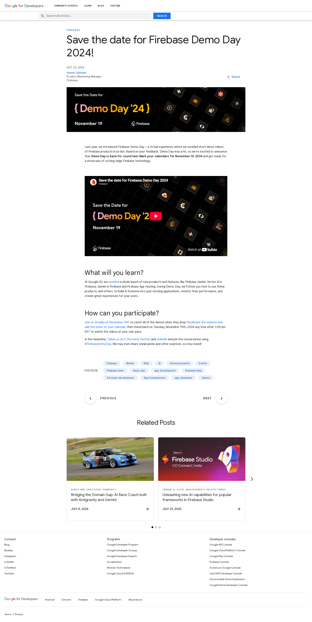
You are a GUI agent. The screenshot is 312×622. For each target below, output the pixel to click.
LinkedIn (162, 339)
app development (165, 370)
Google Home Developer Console (228, 585)
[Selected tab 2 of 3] (156, 527)
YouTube (115, 5)
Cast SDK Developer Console (225, 573)
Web (146, 363)
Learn (88, 5)
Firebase (73, 30)
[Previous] (90, 398)
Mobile (130, 363)
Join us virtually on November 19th (107, 322)
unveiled (114, 282)
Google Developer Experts (122, 556)
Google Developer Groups (122, 550)
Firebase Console (219, 562)
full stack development (120, 377)
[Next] (221, 398)
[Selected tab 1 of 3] (152, 527)
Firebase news (115, 370)
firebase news (193, 370)
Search (162, 16)
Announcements (179, 363)
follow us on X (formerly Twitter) (128, 339)
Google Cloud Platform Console (227, 550)
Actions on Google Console (224, 567)
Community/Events (66, 5)
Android (49, 599)
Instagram (10, 556)
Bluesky (8, 550)
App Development (154, 377)
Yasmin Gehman (76, 72)
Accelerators (114, 562)
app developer (183, 377)
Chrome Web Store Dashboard (226, 579)
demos (206, 377)
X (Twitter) (10, 567)
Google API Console (220, 544)
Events (203, 363)
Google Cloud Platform (108, 599)
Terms (7, 614)
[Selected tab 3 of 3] (159, 527)
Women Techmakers (118, 567)
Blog (101, 5)
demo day (139, 370)
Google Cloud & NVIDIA (120, 573)
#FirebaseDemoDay (98, 344)
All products (135, 599)
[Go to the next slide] (252, 479)
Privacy (19, 614)
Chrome (66, 599)
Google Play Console (221, 556)
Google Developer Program (122, 544)
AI (159, 363)
